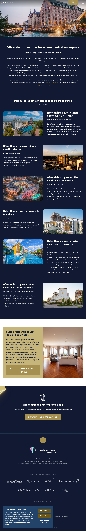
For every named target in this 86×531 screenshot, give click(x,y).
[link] (43, 440)
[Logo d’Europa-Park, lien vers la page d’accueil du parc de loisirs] (14, 481)
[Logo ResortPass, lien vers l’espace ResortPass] (65, 489)
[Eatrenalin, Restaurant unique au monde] (46, 489)
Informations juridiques (60, 516)
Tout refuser (44, 516)
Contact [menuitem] (74, 2)
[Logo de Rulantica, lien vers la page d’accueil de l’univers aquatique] (33, 481)
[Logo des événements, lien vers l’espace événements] (69, 481)
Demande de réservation (43, 417)
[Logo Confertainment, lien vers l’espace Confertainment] (7, 2)
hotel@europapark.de (43, 85)
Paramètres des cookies (44, 521)
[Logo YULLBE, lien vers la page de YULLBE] (24, 489)
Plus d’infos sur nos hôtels (23, 370)
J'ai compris (44, 510)
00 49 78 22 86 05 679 (51, 82)
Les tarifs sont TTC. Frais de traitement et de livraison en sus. (43, 461)
